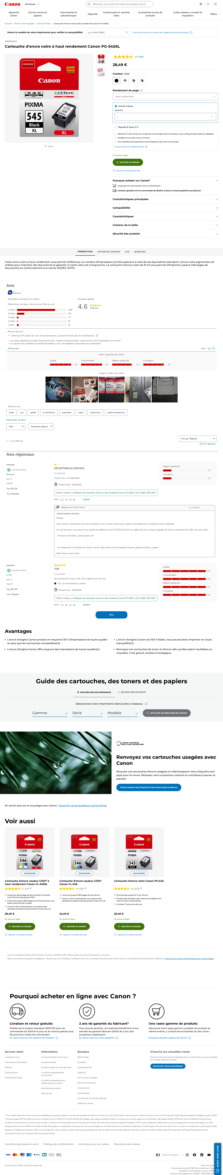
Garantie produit (48, 1062)
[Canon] (12, 4)
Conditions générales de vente (22, 1144)
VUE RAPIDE (30, 873)
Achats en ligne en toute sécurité (56, 1067)
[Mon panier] (215, 4)
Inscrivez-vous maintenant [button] (168, 1066)
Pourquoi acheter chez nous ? (55, 1057)
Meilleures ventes (85, 1103)
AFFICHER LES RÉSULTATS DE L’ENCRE (168, 713)
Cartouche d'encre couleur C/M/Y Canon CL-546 (80, 883)
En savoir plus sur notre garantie (97, 1037)
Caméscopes (83, 1093)
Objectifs (82, 1072)
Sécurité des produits (51, 1088)
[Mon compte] (200, 4)
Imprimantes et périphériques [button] (68, 14)
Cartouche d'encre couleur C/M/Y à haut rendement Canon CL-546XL (27, 883)
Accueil (8, 23)
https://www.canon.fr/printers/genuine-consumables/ (189, 958)
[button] (191, 32)
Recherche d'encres (87, 1083)
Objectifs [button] (93, 14)
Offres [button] (213, 14)
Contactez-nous (12, 1057)
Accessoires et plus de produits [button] (150, 14)
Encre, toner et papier (24, 23)
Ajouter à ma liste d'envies (128, 170)
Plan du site (46, 1093)
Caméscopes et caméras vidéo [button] (116, 14)
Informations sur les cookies (93, 1144)
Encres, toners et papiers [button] (38, 14)
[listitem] (101, 59)
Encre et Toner (44, 23)
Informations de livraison (16, 1062)
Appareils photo (85, 1067)
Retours (8, 1067)
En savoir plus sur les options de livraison (32, 1037)
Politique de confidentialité (59, 1144)
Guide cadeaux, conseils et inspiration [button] (187, 14)
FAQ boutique (11, 1072)
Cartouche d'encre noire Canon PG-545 (139, 881)
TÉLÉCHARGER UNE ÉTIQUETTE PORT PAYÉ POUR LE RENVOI (148, 787)
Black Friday (83, 1057)
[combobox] (119, 4)
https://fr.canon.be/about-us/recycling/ (82, 805)
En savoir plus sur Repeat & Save (129, 147)
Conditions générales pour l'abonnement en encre (53, 1081)
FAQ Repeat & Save (13, 1078)
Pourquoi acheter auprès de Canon (168, 1037)
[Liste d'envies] (208, 4)
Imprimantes (84, 1088)
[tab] (85, 252)
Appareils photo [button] (14, 14)
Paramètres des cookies (127, 1144)
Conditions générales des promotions (52, 1073)
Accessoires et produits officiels (92, 1098)
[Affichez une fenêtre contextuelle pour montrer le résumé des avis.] (31, 889)
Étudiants (82, 1062)
